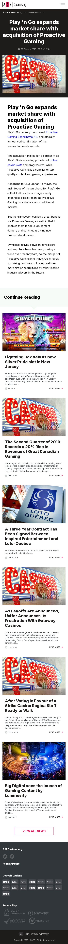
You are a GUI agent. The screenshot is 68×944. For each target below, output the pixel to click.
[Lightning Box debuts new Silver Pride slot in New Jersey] (34, 353)
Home (5, 12)
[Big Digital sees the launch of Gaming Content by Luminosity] (34, 782)
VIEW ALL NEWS (34, 831)
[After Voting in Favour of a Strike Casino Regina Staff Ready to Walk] (34, 697)
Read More (55, 388)
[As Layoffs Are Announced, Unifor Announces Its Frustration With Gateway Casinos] (34, 609)
